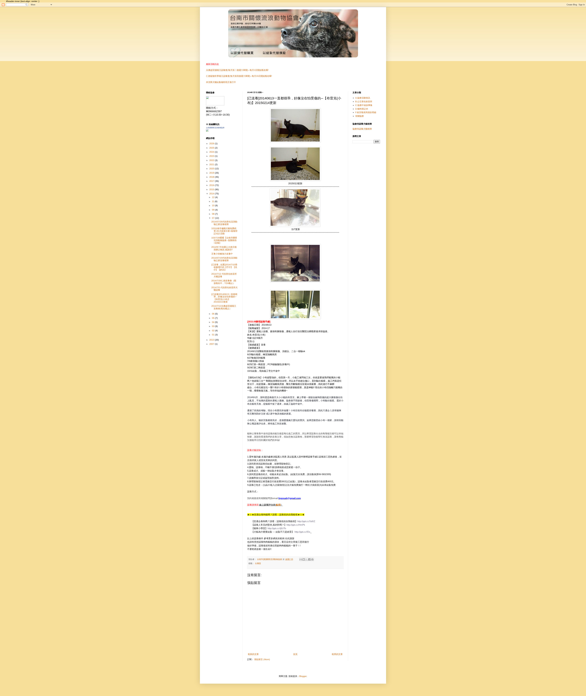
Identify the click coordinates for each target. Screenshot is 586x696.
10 (213, 205)
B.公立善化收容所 (363, 101)
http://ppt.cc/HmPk (295, 524)
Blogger (303, 676)
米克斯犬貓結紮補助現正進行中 (221, 82)
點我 (278, 504)
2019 (212, 173)
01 (213, 334)
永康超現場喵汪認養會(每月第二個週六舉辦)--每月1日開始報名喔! (237, 70)
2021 (212, 164)
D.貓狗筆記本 (361, 109)
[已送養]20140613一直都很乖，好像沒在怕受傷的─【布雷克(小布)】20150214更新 (224, 298)
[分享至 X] (306, 559)
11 (213, 201)
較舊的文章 (337, 654)
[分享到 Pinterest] (312, 559)
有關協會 (359, 116)
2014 (212, 193)
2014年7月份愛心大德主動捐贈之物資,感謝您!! (224, 248)
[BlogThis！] (303, 559)
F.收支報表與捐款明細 (365, 112)
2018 (212, 177)
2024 (212, 152)
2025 (212, 148)
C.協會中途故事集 (363, 105)
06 (213, 314)
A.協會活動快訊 (362, 98)
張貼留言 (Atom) (262, 659)
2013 (212, 340)
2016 (212, 185)
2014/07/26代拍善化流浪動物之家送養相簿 (224, 222)
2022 (212, 160)
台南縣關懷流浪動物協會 (215, 128)
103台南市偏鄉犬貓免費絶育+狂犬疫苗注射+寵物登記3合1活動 (224, 231)
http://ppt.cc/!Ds (302, 532)
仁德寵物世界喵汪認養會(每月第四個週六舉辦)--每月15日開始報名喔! (239, 76)
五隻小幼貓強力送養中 (222, 254)
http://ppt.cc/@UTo (277, 528)
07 (213, 218)
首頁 (295, 654)
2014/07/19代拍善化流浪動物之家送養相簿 (224, 259)
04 (213, 322)
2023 (212, 156)
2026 (212, 143)
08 (213, 214)
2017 (212, 181)
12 (213, 197)
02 (213, 330)
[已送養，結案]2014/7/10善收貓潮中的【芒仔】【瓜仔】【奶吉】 (224, 267)
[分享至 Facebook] (309, 559)
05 (213, 318)
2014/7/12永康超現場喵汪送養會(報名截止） (223, 307)
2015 (212, 189)
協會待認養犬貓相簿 (362, 129)
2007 (212, 344)
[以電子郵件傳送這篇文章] (300, 559)
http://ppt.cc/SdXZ (306, 521)
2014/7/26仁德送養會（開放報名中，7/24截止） (223, 281)
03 (213, 326)
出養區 (258, 563)
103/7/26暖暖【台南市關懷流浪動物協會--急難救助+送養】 (224, 240)
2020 (212, 168)
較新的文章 (253, 654)
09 (213, 210)
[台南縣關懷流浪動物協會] (215, 104)
